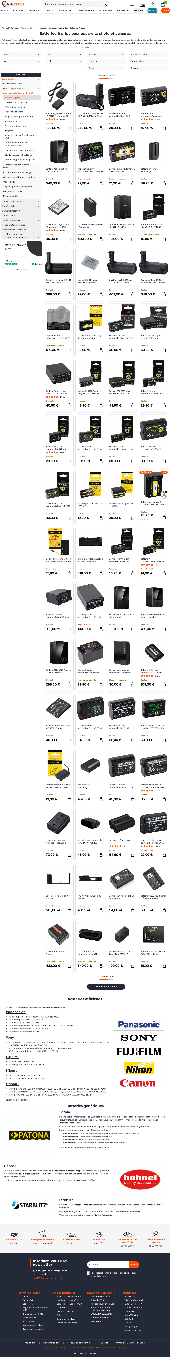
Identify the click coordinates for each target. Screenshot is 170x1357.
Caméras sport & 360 (33, 1314)
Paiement (61, 1315)
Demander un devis (66, 1319)
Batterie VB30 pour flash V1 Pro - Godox (121, 897)
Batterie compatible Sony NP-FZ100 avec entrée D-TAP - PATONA (58, 786)
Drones (4, 11)
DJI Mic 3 (129, 1319)
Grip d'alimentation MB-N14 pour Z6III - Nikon (58, 281)
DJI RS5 (128, 1322)
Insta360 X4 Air (132, 1315)
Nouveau (152, 11)
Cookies (104, 1343)
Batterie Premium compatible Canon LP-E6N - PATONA (90, 170)
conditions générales (113, 1273)
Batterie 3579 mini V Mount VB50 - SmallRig (121, 615)
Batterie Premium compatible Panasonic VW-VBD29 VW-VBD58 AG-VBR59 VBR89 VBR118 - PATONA (90, 671)
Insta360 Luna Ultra (134, 1330)
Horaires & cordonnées (67, 1300)
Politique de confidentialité (80, 1343)
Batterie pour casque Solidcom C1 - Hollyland (120, 671)
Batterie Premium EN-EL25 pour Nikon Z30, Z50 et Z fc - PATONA (153, 727)
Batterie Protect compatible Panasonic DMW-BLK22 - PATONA (151, 114)
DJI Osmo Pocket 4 (133, 1304)
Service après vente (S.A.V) (69, 1304)
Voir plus (85, 47)
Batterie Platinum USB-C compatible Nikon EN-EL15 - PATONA (153, 786)
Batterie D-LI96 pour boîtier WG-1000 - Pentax (58, 727)
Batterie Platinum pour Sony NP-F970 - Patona (56, 392)
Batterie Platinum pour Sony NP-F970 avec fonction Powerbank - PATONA (151, 337)
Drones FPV (33, 11)
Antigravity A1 (131, 1326)
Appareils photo (65, 11)
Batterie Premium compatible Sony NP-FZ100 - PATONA (90, 727)
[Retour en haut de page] (166, 947)
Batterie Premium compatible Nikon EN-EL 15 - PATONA (121, 114)
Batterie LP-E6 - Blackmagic (85, 786)
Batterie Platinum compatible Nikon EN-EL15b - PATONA (122, 337)
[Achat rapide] (69, 128)
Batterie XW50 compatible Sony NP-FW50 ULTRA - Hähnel (90, 841)
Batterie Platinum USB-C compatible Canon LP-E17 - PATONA (153, 841)
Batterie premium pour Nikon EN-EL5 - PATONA (151, 225)
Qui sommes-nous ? (100, 1296)
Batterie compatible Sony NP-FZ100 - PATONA (89, 337)
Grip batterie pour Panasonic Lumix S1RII (87, 952)
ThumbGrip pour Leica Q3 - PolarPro (90, 897)
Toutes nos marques (33, 1329)
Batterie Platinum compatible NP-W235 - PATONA (119, 727)
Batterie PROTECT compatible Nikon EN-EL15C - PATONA (58, 504)
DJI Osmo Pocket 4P (134, 1300)
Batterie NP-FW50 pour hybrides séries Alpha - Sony (56, 841)
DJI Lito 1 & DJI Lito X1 (134, 1307)
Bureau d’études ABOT (101, 1317)
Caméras (48, 11)
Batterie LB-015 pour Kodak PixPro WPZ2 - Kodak (153, 952)
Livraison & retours (65, 1311)
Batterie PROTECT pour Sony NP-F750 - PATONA (88, 392)
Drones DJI (17, 11)
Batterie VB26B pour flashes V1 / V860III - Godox (153, 897)
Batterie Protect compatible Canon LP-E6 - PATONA (153, 392)
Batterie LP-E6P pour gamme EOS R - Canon (151, 671)
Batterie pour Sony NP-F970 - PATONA (121, 504)
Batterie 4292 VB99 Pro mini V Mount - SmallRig (58, 671)
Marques (138, 11)
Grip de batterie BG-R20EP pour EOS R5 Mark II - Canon (153, 281)
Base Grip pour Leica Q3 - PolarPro (57, 897)
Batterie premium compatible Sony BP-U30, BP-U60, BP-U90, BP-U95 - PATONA (57, 615)
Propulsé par (77, 1354)
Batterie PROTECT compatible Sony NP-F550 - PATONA (121, 448)
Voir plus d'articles (106, 987)
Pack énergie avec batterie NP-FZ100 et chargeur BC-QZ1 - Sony (58, 114)
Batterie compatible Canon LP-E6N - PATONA (122, 170)
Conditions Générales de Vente (130, 1343)
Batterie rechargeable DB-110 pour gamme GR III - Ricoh (58, 225)
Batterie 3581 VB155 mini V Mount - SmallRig (152, 615)
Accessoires (123, 11)
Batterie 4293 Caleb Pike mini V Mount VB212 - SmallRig (57, 170)
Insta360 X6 (130, 1296)
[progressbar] (106, 78)
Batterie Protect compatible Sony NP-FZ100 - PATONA (90, 448)
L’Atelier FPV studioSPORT (102, 1314)
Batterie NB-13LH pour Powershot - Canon (87, 281)
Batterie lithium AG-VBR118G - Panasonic (90, 225)
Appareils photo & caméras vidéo (35, 1309)
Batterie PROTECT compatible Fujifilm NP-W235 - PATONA (151, 448)
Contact (61, 1307)
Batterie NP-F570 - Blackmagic (149, 170)
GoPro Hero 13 (131, 1311)
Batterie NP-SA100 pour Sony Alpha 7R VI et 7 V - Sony (120, 952)
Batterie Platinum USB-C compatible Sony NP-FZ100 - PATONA (121, 786)
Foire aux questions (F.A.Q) (69, 1296)
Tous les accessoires (33, 1325)
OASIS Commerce (91, 1354)
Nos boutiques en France (102, 1304)
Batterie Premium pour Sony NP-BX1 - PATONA (119, 560)
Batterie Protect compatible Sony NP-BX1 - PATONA (152, 560)
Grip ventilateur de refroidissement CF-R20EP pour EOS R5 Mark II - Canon (58, 337)
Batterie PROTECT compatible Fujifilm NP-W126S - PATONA (56, 448)
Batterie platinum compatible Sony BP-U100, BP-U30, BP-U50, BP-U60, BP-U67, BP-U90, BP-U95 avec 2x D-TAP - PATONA (90, 615)
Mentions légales (51, 1343)
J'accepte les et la (113, 1275)
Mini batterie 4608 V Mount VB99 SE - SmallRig (121, 225)
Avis (62, 119)
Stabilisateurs (86, 11)
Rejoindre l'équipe (99, 1300)
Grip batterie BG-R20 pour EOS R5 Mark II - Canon (121, 281)
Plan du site (30, 1343)
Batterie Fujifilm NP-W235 (120, 840)
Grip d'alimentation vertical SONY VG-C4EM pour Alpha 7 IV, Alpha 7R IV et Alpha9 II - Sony (90, 114)
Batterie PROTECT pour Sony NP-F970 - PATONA (120, 392)
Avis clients (96, 1321)
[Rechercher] (105, 4)
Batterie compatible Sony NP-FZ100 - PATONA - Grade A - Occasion (153, 503)
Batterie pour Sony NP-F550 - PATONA (90, 504)
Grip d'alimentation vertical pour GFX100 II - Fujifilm (90, 560)
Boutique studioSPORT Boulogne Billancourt (101, 1309)
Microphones (105, 11)
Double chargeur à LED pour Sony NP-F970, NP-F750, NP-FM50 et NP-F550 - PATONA (58, 560)
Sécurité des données (67, 1322)
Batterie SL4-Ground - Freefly (56, 952)
